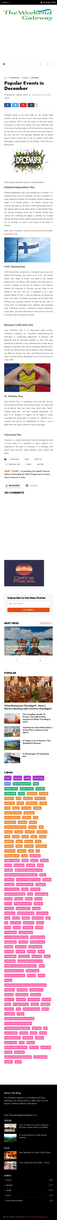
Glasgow (9, 908)
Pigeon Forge (32, 970)
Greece (36, 908)
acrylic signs (10, 1042)
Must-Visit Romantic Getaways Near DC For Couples (27, 648)
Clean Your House (25, 884)
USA (18, 798)
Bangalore (19, 865)
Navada (31, 951)
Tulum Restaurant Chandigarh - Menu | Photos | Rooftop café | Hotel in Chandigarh (28, 707)
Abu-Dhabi (35, 855)
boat (22, 1042)
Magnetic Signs (37, 937)
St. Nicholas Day (13, 464)
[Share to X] (15, 105)
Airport (34, 860)
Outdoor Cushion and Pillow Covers (20, 965)
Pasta (38, 841)
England (18, 898)
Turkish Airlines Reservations (17, 1028)
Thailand (21, 850)
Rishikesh (9, 846)
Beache (8, 831)
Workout (39, 1037)
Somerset (21, 999)
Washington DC (11, 855)
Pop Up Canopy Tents (14, 975)
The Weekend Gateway (14, 1097)
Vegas (33, 1033)
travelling (40, 788)
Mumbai (28, 841)
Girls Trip (26, 808)
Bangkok (30, 865)
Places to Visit (27, 788)
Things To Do (11, 788)
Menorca (23, 942)
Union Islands (10, 1033)
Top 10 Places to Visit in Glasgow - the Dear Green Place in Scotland (34, 1126)
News (47, 956)
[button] (5, 2)
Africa (25, 860)
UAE (31, 850)
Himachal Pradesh (25, 913)
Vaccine (23, 1033)
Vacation (22, 822)
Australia (43, 793)
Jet (6, 922)
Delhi (7, 808)
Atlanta (8, 865)
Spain (7, 1004)
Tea (18, 1009)
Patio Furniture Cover (14, 970)
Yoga (24, 855)
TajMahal (45, 1004)
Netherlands (10, 956)
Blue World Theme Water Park (28, 870)
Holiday (37, 808)
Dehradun (35, 889)
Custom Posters (11, 889)
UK (38, 850)
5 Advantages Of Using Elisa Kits (36, 755)
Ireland (16, 918)
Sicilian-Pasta (21, 994)
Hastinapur (9, 913)
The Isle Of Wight (31, 1009)
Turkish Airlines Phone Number (18, 1023)
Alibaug (44, 860)
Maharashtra (10, 942)
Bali (41, 827)
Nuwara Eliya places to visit (30, 961)
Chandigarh (31, 803)
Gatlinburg (42, 831)
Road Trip (9, 803)
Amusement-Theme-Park (15, 827)
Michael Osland (37, 942)
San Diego (22, 989)
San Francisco (36, 989)
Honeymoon (42, 913)
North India (10, 961)
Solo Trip (9, 999)
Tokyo (45, 1009)
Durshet (8, 898)
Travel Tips (38, 778)
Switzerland (41, 846)
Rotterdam (9, 989)
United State (10, 793)
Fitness (29, 898)
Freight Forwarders (23, 903)
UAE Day (40, 464)
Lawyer (39, 927)
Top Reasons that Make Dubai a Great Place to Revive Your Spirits (37, 730)
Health (27, 778)
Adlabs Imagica (12, 860)
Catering (46, 879)
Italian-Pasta (38, 918)
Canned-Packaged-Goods (28, 879)
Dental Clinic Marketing (14, 894)
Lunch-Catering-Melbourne (16, 937)
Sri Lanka (29, 846)
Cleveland (40, 884)
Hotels (25, 836)
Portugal (31, 975)
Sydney (35, 1004)
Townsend (9, 1013)
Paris (42, 965)
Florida (38, 898)
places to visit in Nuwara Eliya (18, 1057)
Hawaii (16, 836)
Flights (15, 808)
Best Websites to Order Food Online (34, 1152)
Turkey (20, 1013)
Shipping (9, 994)
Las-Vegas (27, 927)
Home (5, 2)
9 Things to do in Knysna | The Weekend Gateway (37, 742)
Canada (18, 831)
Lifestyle (35, 77)
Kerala (42, 836)
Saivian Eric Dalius (13, 812)
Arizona (32, 827)
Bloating (8, 870)
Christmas (14, 77)
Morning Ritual (35, 946)
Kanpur (40, 922)
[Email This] (31, 105)
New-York (37, 956)
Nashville (20, 951)
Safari (19, 846)
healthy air (45, 1047)
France (8, 903)
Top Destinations (12, 817)
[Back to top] (50, 1213)
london (33, 822)
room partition (40, 1057)
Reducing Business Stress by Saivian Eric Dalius (25, 985)
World (20, 803)
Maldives (9, 841)
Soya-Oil (46, 999)
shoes (18, 1061)
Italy (48, 918)
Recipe (8, 980)
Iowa (7, 918)
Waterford (27, 1037)
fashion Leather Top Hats (15, 1047)
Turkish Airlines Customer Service (19, 1018)
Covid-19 (30, 831)
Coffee (43, 803)
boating (30, 1042)
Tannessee (9, 850)
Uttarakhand (10, 822)
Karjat (7, 927)
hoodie (8, 1052)
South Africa (34, 999)
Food (25, 77)
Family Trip (40, 798)
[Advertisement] (28, 42)
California (9, 879)
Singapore (35, 994)
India (36, 783)
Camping (28, 798)
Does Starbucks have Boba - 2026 (34, 1162)
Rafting (41, 975)
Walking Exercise (12, 1037)
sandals (8, 1061)
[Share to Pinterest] (23, 105)
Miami (19, 841)
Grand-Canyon (23, 908)
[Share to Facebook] (7, 105)
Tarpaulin (9, 1009)
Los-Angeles (10, 932)
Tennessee (29, 812)
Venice (43, 1033)
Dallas (24, 889)
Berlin (40, 865)
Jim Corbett (15, 922)
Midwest (8, 946)
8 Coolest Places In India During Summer (32, 1136)
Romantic (9, 798)
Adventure (32, 793)
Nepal (41, 951)
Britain (42, 874)
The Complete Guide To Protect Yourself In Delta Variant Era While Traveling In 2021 (37, 718)
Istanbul (26, 918)
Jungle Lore (28, 922)
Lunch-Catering (26, 932)
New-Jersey (24, 956)
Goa (7, 836)
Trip (35, 817)
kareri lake (19, 1052)
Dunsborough (41, 894)
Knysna (17, 927)
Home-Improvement (22, 783)
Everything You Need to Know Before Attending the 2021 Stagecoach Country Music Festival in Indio (27, 474)
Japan (34, 836)
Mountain (9, 951)
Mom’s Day (21, 946)
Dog (30, 894)
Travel (28, 464)
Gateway (38, 903)
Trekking (26, 817)
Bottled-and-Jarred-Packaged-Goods (20, 874)
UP (45, 1028)
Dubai (21, 793)
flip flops (34, 1047)
